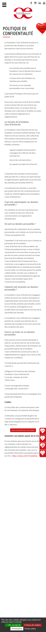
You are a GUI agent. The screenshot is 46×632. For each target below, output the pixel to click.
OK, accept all (14, 625)
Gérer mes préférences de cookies (23, 430)
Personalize (17, 629)
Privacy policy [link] (30, 629)
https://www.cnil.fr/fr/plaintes (24, 456)
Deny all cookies (33, 625)
